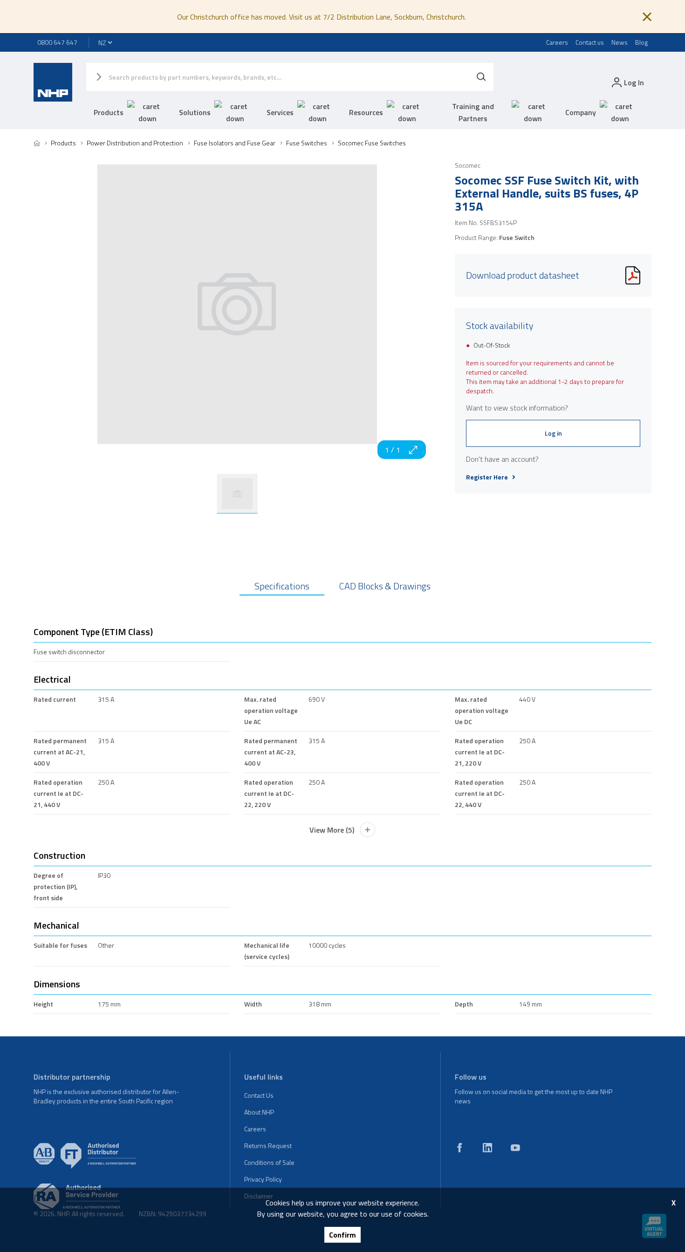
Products (108, 112)
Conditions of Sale (269, 1162)
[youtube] (515, 1147)
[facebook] (459, 1147)
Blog (641, 42)
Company (580, 112)
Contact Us (259, 1095)
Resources (366, 112)
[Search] (481, 76)
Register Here (487, 477)
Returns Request (268, 1145)
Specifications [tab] (281, 586)
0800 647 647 (57, 42)
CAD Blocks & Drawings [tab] (385, 586)
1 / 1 (392, 449)
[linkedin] (487, 1147)
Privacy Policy (263, 1179)
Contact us (589, 42)
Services (280, 112)
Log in (553, 433)
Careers (557, 42)
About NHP (259, 1112)
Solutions (195, 112)
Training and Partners (473, 112)
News (619, 42)
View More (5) (331, 829)
